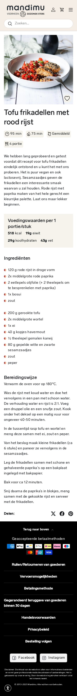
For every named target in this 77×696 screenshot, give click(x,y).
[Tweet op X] (53, 513)
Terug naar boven (36, 529)
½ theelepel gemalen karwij (30, 338)
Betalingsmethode (38, 588)
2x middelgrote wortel (25, 319)
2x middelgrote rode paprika (31, 276)
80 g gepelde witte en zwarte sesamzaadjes (31, 347)
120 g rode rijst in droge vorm (31, 270)
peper (12, 363)
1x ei (11, 326)
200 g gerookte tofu (24, 313)
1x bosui (14, 294)
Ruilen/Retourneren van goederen (38, 565)
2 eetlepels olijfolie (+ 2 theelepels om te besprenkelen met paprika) (38, 285)
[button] (8, 688)
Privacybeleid (38, 630)
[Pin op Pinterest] (70, 513)
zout (11, 301)
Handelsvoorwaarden (38, 618)
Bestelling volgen (38, 641)
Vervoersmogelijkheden (38, 577)
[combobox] (38, 23)
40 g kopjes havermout (26, 332)
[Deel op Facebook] (62, 513)
